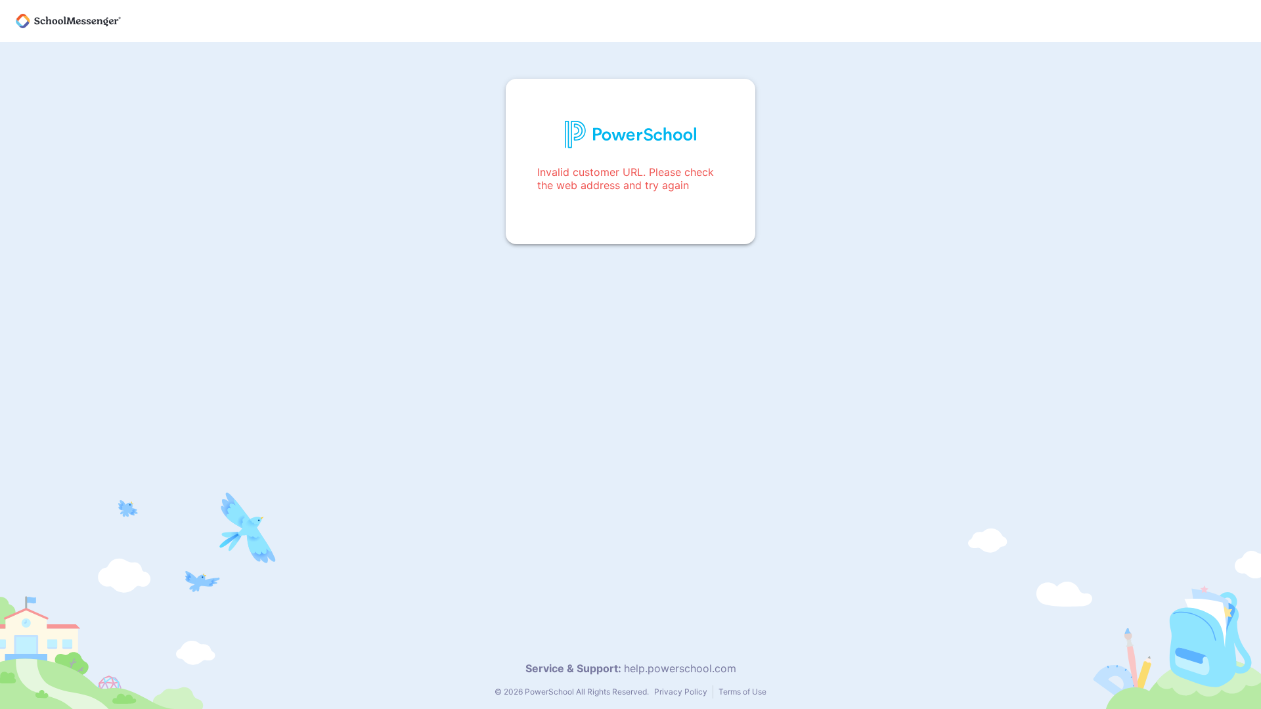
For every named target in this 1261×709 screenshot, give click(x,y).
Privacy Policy (680, 692)
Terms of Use (742, 692)
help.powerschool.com (680, 668)
